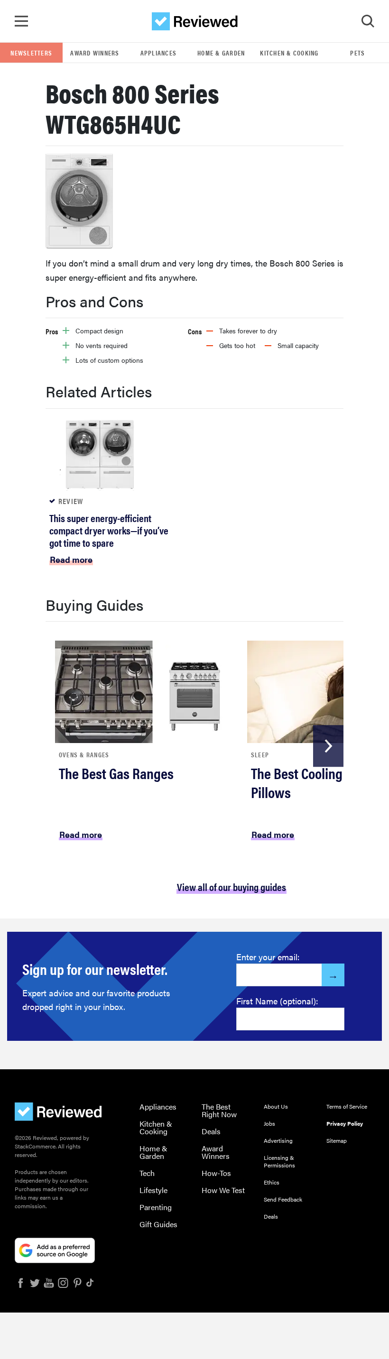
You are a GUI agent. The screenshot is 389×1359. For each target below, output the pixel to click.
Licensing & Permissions (279, 1161)
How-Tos (216, 1172)
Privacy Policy (344, 1123)
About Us (276, 1106)
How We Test (223, 1190)
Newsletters (31, 52)
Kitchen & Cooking (289, 52)
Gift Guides (158, 1224)
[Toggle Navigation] (21, 21)
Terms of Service (346, 1106)
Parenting (155, 1207)
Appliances (158, 52)
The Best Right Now (219, 1110)
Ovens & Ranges (84, 754)
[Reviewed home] (195, 21)
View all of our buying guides (231, 886)
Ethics (271, 1182)
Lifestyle (153, 1190)
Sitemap (336, 1140)
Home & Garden (221, 52)
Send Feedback (283, 1199)
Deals (211, 1131)
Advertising (278, 1140)
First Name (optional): (277, 1001)
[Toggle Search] (367, 21)
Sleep (260, 754)
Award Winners (94, 52)
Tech (147, 1172)
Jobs (269, 1123)
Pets (357, 52)
